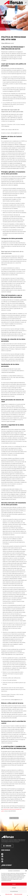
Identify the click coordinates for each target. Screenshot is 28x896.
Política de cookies (8, 894)
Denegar (14, 887)
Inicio (3, 14)
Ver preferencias (14, 891)
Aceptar (14, 884)
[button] (26, 870)
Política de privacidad (18, 894)
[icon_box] (2, 854)
